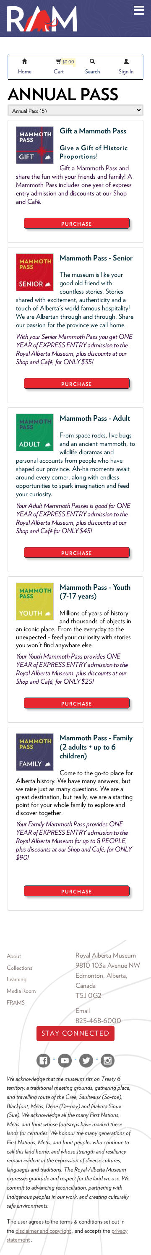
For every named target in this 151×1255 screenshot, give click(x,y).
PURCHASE (76, 224)
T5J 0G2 (89, 996)
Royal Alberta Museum (106, 955)
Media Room (21, 990)
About (14, 956)
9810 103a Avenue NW (108, 965)
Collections (19, 967)
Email (83, 1011)
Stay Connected (75, 1033)
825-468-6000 (98, 1021)
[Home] (42, 6)
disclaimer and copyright (43, 1230)
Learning (16, 979)
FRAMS (16, 1002)
